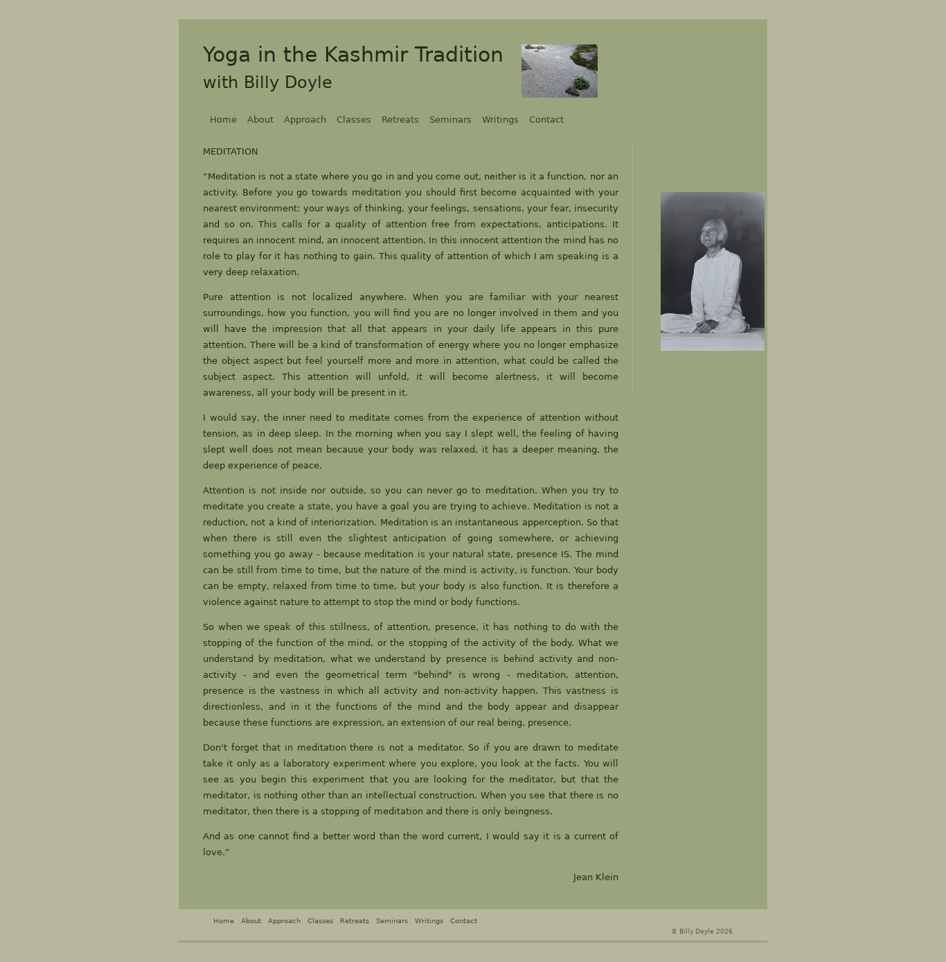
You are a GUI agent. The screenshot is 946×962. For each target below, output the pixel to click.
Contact (546, 119)
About (260, 119)
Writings (500, 119)
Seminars (450, 119)
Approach (305, 119)
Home (223, 119)
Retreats (400, 119)
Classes (354, 119)
